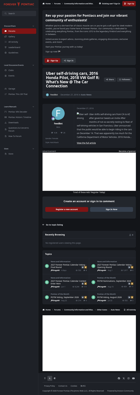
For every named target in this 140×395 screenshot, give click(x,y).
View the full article (86, 143)
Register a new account (67, 209)
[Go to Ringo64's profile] (47, 266)
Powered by (120, 391)
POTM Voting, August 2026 (109, 297)
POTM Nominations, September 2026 (114, 281)
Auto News (86, 94)
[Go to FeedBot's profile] (47, 94)
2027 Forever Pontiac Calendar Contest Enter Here (68, 282)
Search (11, 13)
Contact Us (62, 386)
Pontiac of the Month (106, 278)
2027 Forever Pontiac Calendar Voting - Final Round (68, 265)
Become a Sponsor (127, 151)
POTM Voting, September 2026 (65, 297)
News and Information (60, 261)
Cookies (74, 386)
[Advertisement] (89, 172)
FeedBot (58, 123)
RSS (84, 386)
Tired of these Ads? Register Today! (89, 192)
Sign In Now (111, 209)
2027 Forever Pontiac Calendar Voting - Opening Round (115, 265)
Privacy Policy (49, 386)
